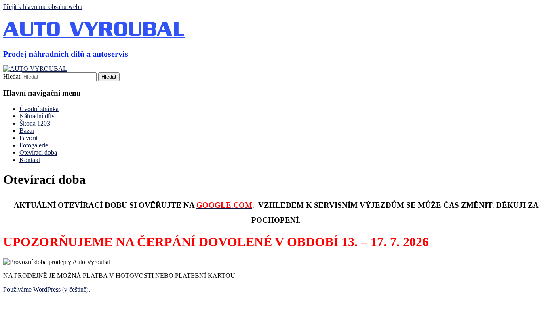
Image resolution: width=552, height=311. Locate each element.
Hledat (11, 76)
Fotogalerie (33, 145)
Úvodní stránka (39, 108)
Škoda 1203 (34, 123)
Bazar (26, 130)
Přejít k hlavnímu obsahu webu (42, 6)
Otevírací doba (38, 152)
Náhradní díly (37, 116)
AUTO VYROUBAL (94, 29)
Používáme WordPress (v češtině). (46, 289)
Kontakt (29, 159)
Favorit (28, 137)
